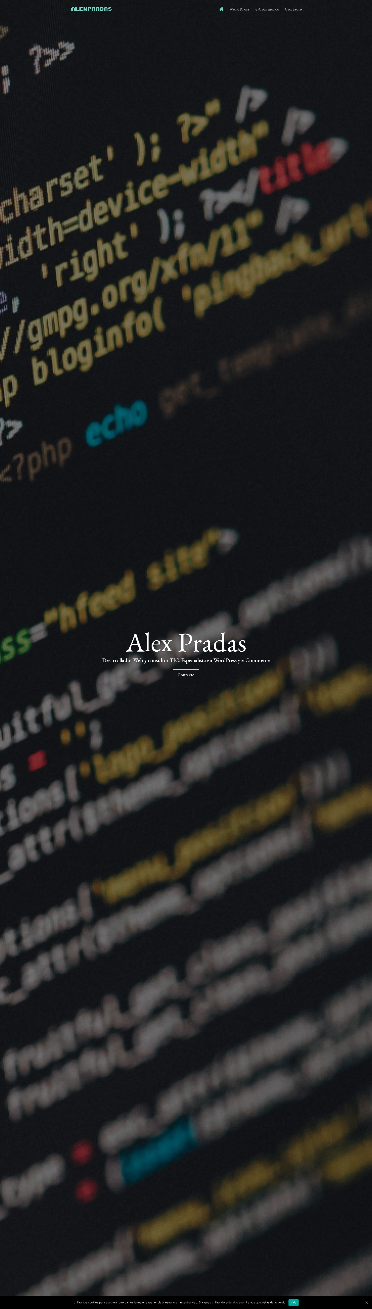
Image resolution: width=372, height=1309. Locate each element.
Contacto (293, 10)
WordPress (239, 10)
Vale (293, 1302)
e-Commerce (267, 10)
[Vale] (366, 1302)
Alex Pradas (186, 642)
